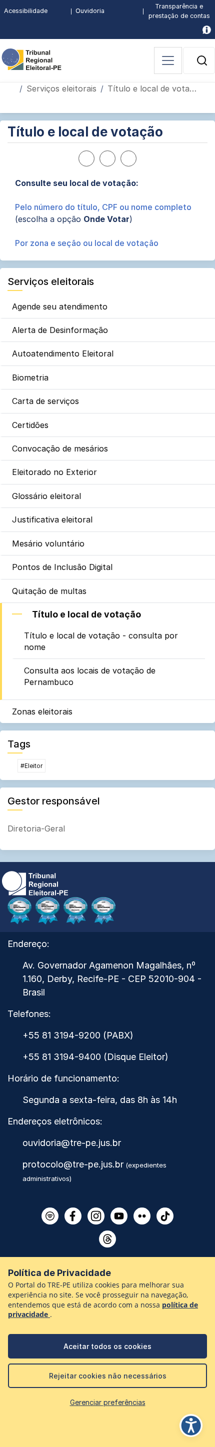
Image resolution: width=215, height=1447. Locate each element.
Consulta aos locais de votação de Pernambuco (90, 676)
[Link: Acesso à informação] (206, 29)
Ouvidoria (90, 10)
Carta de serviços (45, 401)
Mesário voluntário (48, 543)
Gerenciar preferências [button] (108, 1402)
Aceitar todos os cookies (108, 1346)
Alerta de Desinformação (60, 330)
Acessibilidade (26, 10)
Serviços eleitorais (61, 89)
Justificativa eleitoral (52, 519)
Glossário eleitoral (46, 496)
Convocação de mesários (60, 449)
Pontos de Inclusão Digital (62, 567)
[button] (202, 61)
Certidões (30, 425)
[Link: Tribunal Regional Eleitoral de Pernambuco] (35, 883)
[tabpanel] (108, 213)
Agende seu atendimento (60, 307)
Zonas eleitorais (42, 711)
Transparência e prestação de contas (179, 11)
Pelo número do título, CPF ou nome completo (103, 207)
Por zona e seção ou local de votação (86, 243)
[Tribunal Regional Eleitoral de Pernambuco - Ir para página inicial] (31, 58)
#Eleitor (31, 766)
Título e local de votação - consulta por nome (101, 641)
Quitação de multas (49, 591)
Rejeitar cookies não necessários (107, 1376)
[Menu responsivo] (168, 60)
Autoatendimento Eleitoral (63, 353)
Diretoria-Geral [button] (36, 829)
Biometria (30, 377)
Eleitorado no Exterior (54, 472)
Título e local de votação (86, 614)
